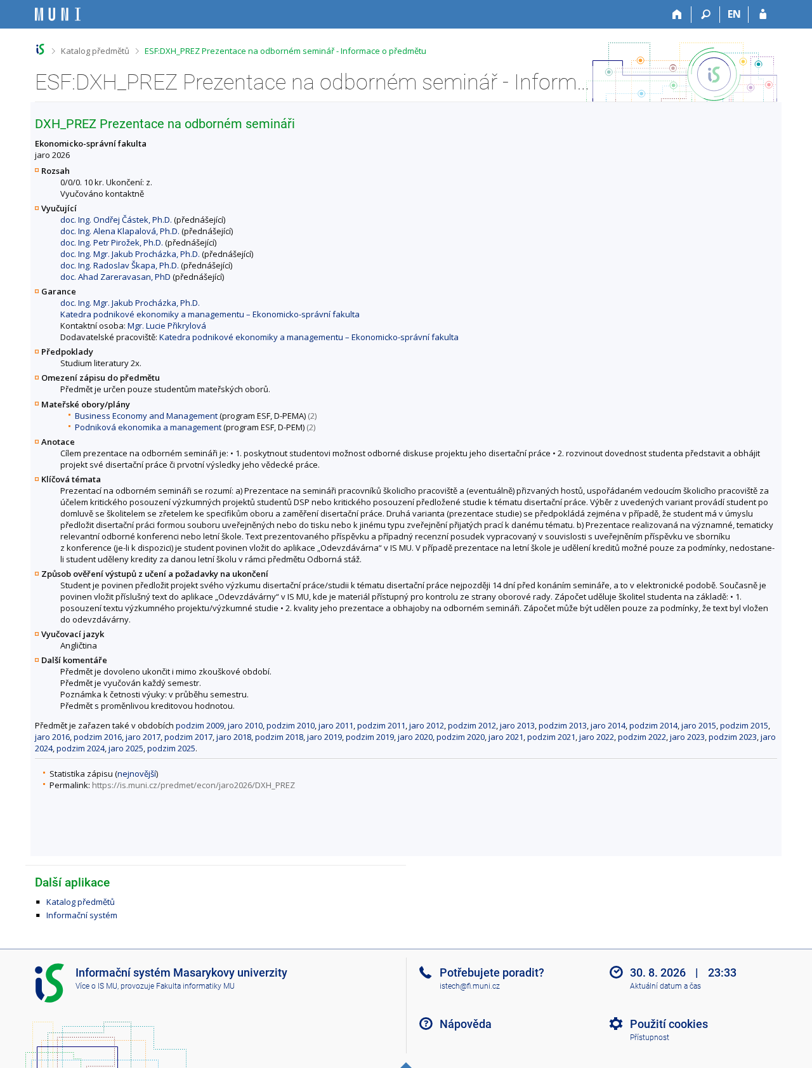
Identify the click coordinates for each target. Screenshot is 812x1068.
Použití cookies (669, 1024)
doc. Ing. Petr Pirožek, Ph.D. (111, 242)
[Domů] (677, 14)
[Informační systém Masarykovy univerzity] (58, 14)
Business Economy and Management (146, 415)
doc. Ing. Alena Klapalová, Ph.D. (120, 231)
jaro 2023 (687, 736)
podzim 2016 (98, 736)
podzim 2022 (642, 736)
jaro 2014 (608, 725)
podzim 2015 (744, 725)
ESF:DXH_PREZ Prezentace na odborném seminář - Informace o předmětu (285, 50)
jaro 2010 (245, 725)
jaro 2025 (125, 748)
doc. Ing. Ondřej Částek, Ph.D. (116, 219)
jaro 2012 (426, 725)
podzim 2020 (460, 736)
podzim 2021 (551, 736)
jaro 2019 (324, 736)
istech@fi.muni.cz (470, 986)
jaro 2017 (143, 736)
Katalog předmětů (95, 50)
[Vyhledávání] (705, 14)
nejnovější (136, 773)
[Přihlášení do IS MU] (763, 14)
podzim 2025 (171, 748)
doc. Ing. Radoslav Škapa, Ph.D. (119, 265)
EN (734, 14)
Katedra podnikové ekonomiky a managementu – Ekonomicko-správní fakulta (210, 314)
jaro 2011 (335, 725)
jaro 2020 (415, 736)
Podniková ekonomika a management (148, 427)
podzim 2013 (563, 725)
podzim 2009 (200, 725)
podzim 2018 (279, 736)
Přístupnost (649, 1037)
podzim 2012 (472, 725)
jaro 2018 (233, 736)
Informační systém (81, 915)
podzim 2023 (733, 736)
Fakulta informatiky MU (195, 986)
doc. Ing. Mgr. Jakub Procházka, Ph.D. (130, 254)
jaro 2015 (698, 725)
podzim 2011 (381, 725)
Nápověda (466, 1024)
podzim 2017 (188, 736)
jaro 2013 (517, 725)
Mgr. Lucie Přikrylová (167, 325)
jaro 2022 (596, 736)
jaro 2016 (52, 736)
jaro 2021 (505, 736)
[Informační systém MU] (40, 49)
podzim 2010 (290, 725)
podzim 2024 (80, 748)
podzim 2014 (653, 725)
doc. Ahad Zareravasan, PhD (115, 276)
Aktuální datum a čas (665, 986)
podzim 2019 (370, 736)
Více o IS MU (96, 986)
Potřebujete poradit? (492, 972)
